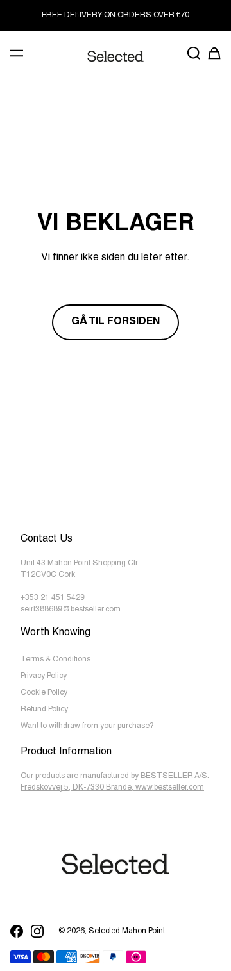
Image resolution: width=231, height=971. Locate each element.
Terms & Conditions (55, 659)
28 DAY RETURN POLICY (116, 15)
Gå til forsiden (115, 322)
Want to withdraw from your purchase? (87, 726)
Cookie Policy (44, 693)
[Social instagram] (37, 931)
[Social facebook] (16, 931)
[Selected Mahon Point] (115, 56)
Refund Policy (44, 709)
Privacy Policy (44, 676)
